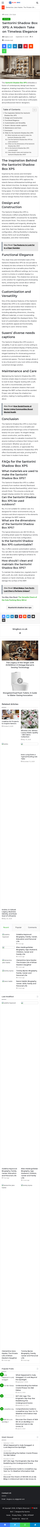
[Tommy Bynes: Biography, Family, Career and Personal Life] (8, 974)
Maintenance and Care (13, 128)
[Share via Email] (33, 616)
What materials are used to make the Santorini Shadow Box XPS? (20, 136)
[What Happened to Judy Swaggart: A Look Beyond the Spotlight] (8, 1378)
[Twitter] (8, 616)
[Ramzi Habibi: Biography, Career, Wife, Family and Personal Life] (8, 984)
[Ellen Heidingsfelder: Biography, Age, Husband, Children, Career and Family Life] (8, 950)
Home (6, 14)
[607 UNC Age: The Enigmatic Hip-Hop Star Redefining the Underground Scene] (8, 1399)
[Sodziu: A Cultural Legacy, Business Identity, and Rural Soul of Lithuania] (10, 825)
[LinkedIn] (12, 616)
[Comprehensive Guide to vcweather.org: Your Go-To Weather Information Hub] (8, 1412)
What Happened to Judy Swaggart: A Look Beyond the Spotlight (26, 1377)
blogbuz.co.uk (8, 37)
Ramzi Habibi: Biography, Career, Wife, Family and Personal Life (26, 983)
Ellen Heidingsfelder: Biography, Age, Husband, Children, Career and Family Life (29, 1173)
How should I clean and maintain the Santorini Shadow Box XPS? (19, 153)
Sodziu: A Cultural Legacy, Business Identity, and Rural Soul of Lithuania (9, 913)
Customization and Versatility (15, 123)
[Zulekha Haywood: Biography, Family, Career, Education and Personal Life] (8, 937)
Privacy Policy (16, 1515)
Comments (32, 927)
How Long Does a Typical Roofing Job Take (29, 757)
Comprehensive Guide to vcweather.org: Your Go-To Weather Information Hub (27, 1411)
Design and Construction (13, 118)
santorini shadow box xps (20, 607)
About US (24, 1519)
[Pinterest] (20, 616)
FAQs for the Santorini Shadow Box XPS (19, 133)
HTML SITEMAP (28, 1515)
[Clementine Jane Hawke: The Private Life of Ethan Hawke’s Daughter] (8, 963)
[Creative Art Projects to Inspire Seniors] (10, 714)
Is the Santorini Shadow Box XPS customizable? (18, 149)
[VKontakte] (29, 616)
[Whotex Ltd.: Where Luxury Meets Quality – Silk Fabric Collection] (29, 719)
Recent (6, 927)
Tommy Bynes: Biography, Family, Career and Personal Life (26, 973)
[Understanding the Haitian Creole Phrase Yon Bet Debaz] (8, 1388)
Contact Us (16, 1519)
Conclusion (8, 130)
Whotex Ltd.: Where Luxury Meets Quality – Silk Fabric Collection (29, 734)
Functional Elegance (12, 120)
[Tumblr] (16, 616)
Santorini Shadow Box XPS (16, 83)
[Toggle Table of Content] (33, 110)
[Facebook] (3, 616)
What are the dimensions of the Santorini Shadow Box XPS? (21, 145)
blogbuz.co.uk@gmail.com (16, 1499)
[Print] (3, 620)
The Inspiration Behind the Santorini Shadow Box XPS (17, 114)
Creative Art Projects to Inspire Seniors (10, 722)
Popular (18, 927)
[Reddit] (24, 616)
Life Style (12, 14)
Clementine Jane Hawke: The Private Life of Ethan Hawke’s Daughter (26, 962)
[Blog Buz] (14, 3)
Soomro (27, 1512)
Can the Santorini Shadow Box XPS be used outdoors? (20, 141)
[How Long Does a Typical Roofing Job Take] (29, 748)
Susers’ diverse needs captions (16, 125)
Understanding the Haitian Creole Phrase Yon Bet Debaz (27, 1388)
